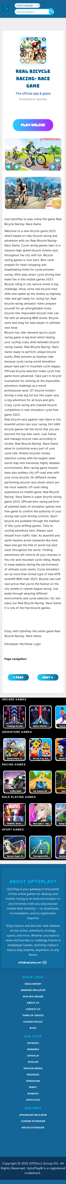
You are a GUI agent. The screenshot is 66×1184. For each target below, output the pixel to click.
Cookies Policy (33, 1021)
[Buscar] (51, 11)
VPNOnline (33, 1080)
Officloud (33, 1099)
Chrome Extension (33, 1121)
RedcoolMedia (33, 1068)
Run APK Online (33, 996)
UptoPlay (33, 1055)
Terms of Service (33, 1015)
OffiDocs (33, 1043)
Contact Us (33, 1009)
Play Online (33, 125)
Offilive (33, 1061)
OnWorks (33, 1049)
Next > (47, 677)
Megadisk (33, 1074)
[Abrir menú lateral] (5, 8)
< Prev (18, 677)
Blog (33, 1028)
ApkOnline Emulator (33, 1114)
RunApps (33, 1093)
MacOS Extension (33, 1127)
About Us (33, 1002)
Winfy (33, 1087)
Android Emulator (33, 990)
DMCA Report (33, 983)
